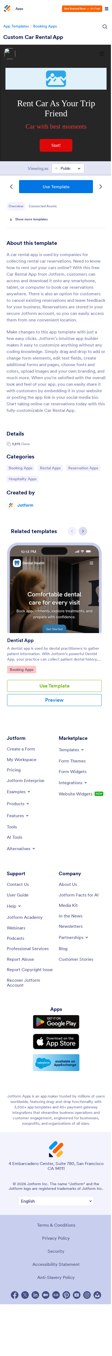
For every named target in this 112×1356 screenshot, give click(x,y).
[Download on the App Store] (56, 1041)
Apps (19, 9)
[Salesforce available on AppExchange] (56, 1062)
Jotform (25, 505)
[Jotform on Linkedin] (35, 1295)
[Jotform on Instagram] (87, 1295)
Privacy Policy (56, 1238)
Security (56, 1251)
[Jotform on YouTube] (76, 1295)
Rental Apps (51, 467)
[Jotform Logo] (6, 8)
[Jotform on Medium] (45, 1295)
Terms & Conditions (56, 1225)
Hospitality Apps (22, 478)
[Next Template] (100, 186)
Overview (16, 206)
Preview (54, 700)
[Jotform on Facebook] (14, 1295)
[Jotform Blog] (56, 1295)
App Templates (16, 26)
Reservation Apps (83, 467)
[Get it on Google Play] (56, 1022)
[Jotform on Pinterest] (66, 1295)
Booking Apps (45, 26)
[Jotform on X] (25, 1295)
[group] (54, 628)
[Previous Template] (11, 186)
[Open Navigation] (106, 8)
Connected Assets (43, 206)
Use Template (56, 186)
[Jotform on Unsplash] (97, 1295)
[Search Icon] (105, 27)
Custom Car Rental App (33, 37)
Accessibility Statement (56, 1264)
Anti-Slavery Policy (56, 1277)
